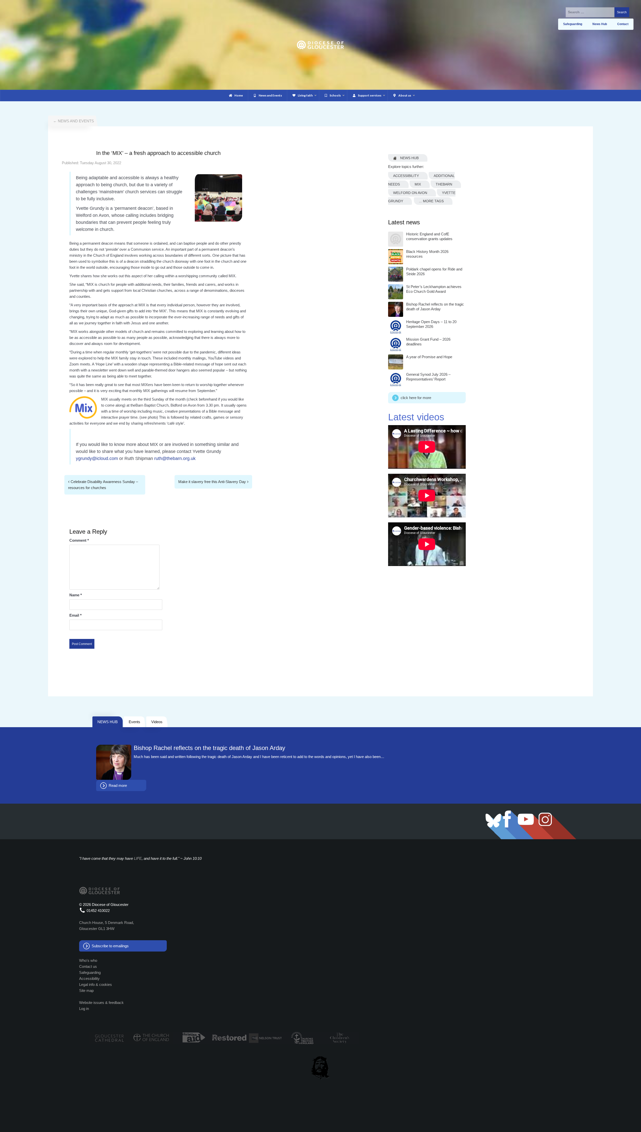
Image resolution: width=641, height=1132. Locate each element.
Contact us (88, 966)
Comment (79, 540)
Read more (118, 785)
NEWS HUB (107, 722)
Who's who (88, 960)
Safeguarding (90, 972)
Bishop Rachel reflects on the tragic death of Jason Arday (209, 748)
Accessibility (406, 176)
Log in (84, 1008)
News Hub (409, 158)
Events (134, 722)
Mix (418, 184)
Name (75, 595)
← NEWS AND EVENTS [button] (73, 121)
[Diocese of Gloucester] (320, 44)
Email (75, 615)
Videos (157, 722)
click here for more (416, 398)
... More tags (431, 201)
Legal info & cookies (95, 984)
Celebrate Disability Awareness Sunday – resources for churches (103, 485)
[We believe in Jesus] (320, 1067)
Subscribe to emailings (110, 946)
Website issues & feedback (101, 1002)
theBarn (444, 184)
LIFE (138, 858)
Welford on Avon (410, 193)
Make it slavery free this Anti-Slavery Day (212, 482)
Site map (86, 990)
